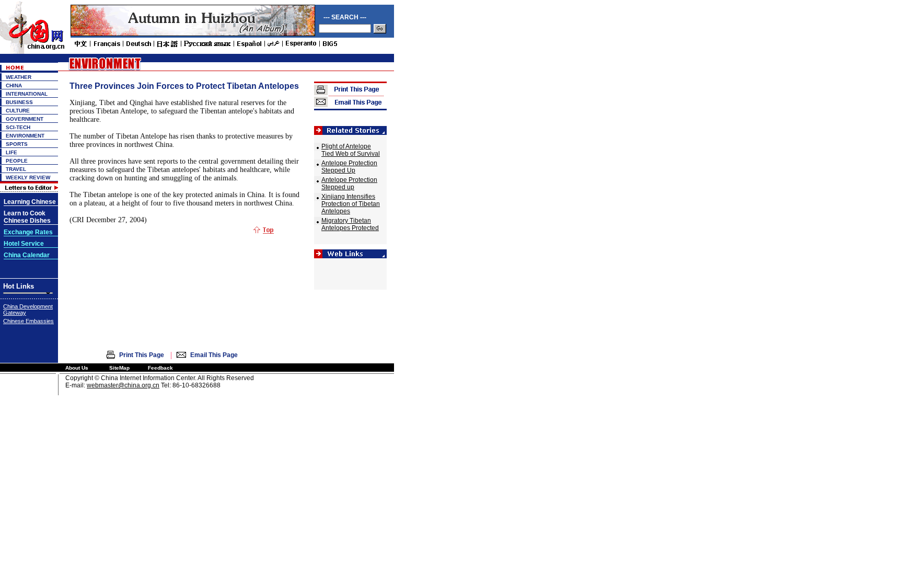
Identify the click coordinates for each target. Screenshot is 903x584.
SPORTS (17, 144)
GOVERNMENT (24, 119)
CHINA (14, 85)
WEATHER (18, 77)
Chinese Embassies (28, 321)
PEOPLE (17, 161)
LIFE (11, 152)
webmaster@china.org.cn (123, 385)
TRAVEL (16, 169)
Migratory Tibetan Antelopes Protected (350, 224)
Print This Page (141, 355)
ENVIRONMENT (25, 136)
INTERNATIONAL (27, 94)
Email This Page (214, 355)
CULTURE (18, 110)
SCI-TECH (18, 127)
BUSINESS (19, 102)
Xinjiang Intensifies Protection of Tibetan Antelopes (350, 204)
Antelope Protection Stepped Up (349, 166)
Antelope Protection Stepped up (349, 183)
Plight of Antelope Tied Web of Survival (350, 150)
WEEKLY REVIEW (28, 177)
